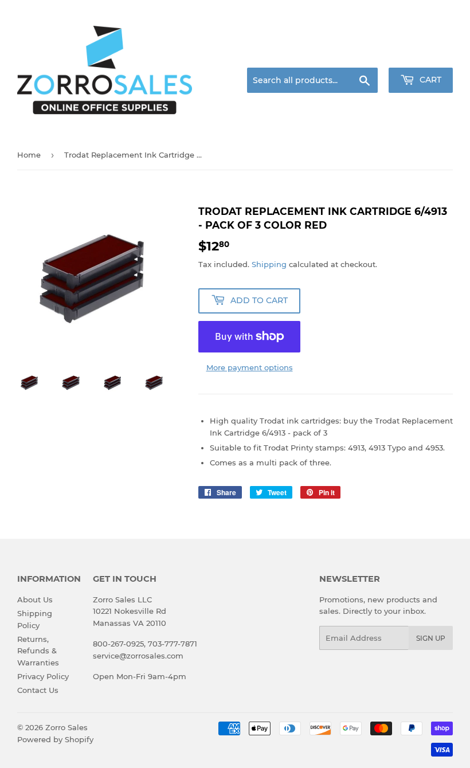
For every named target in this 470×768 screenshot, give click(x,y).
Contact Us (37, 690)
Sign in (362, 54)
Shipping (269, 264)
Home (29, 154)
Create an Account (421, 54)
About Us (35, 599)
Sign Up (430, 638)
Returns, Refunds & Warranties (38, 651)
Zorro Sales (66, 727)
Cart (429, 80)
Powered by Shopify (55, 739)
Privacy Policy (43, 676)
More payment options (249, 367)
